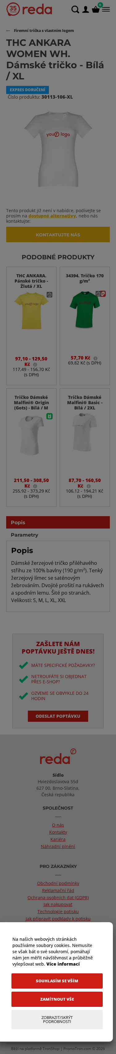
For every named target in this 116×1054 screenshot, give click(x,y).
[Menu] (105, 9)
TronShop (51, 1048)
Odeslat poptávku (58, 716)
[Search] (75, 9)
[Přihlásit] (85, 9)
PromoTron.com (77, 1048)
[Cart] (96, 9)
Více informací (63, 964)
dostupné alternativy (52, 216)
